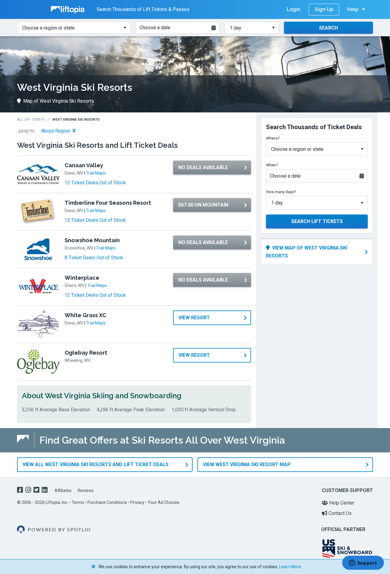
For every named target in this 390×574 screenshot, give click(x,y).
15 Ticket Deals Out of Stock (95, 220)
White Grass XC (85, 315)
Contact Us (339, 513)
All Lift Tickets (31, 120)
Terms (78, 502)
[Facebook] (20, 491)
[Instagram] (28, 491)
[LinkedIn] (45, 491)
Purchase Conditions (107, 502)
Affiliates (63, 490)
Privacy (137, 502)
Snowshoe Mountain (92, 240)
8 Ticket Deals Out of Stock (94, 257)
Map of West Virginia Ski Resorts (58, 101)
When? (272, 164)
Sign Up (324, 9)
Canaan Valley (84, 165)
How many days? (281, 191)
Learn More (290, 566)
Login (293, 9)
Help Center (341, 503)
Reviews (86, 490)
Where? (273, 138)
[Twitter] (37, 491)
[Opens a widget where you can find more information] (363, 563)
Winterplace (82, 278)
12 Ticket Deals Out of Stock (95, 183)
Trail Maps (96, 173)
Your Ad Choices (163, 502)
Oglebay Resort (86, 352)
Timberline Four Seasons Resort (108, 203)
